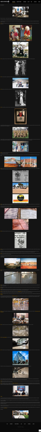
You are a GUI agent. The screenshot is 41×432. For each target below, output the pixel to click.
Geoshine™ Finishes (19, 1)
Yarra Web (28, 429)
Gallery (28, 1)
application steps (20, 291)
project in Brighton (5, 337)
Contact (39, 1)
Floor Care (35, 1)
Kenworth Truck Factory (14, 295)
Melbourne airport (15, 324)
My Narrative (13, 1)
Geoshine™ (1, 294)
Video (31, 1)
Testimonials (24, 1)
